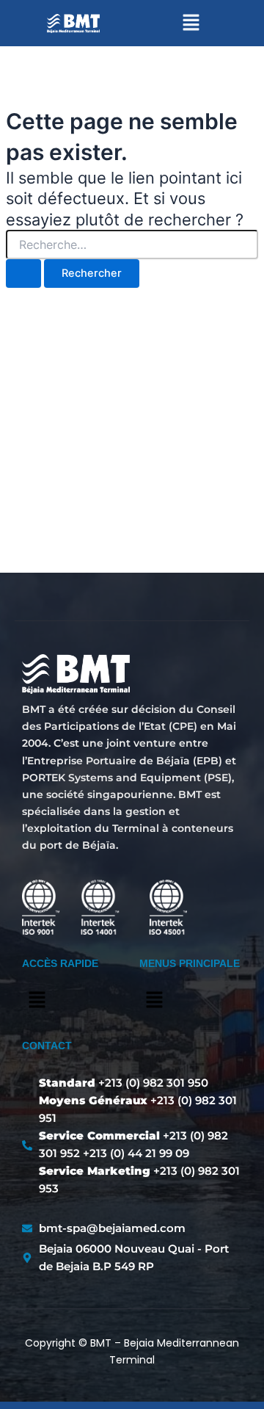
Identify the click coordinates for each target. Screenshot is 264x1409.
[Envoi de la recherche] (23, 273)
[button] (190, 23)
